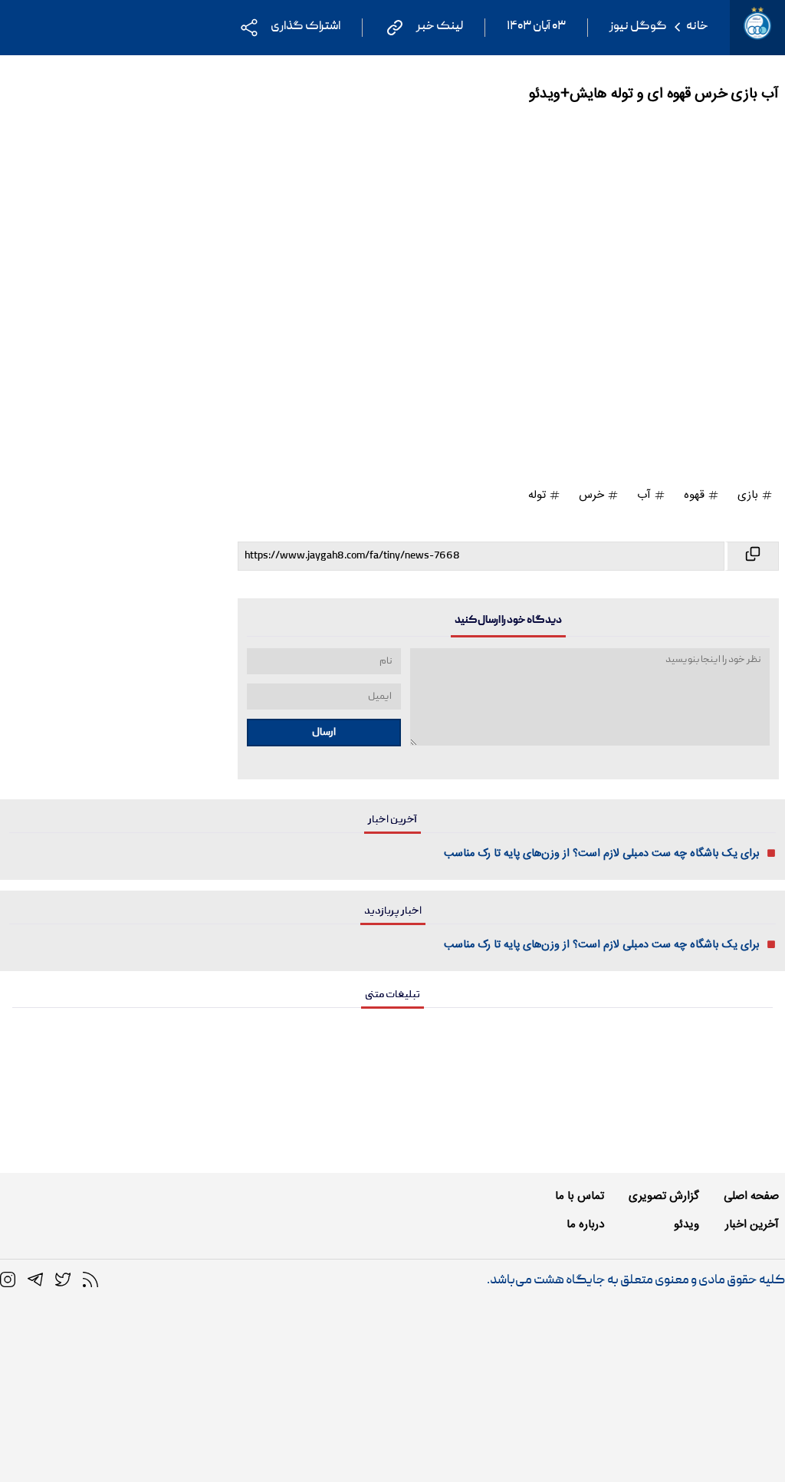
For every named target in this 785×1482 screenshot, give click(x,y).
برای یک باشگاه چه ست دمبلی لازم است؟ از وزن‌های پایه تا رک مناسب (602, 854)
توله (538, 495)
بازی (749, 495)
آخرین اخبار (752, 1224)
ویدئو (686, 1224)
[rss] (90, 1280)
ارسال (324, 732)
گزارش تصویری (664, 1196)
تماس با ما (579, 1196)
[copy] (751, 556)
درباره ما (585, 1224)
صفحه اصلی (751, 1196)
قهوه (696, 495)
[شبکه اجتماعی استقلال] (63, 1280)
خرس (593, 495)
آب (645, 495)
